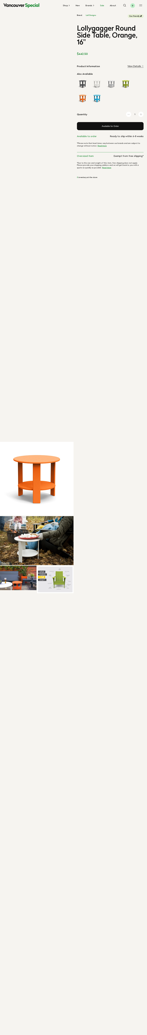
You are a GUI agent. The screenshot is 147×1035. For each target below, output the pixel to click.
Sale (102, 5)
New (78, 5)
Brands (89, 5)
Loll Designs (91, 15)
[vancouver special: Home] (21, 5)
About (113, 5)
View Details (134, 66)
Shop (65, 5)
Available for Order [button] (110, 126)
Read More (102, 146)
